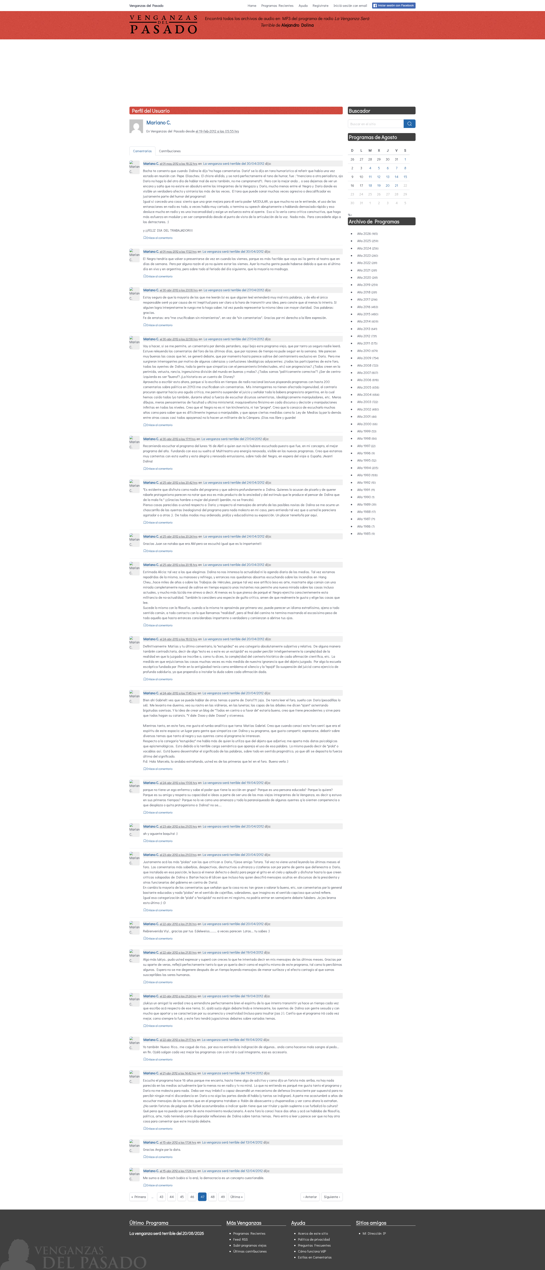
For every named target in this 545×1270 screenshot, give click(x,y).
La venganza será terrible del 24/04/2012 (234, 482)
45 (182, 1196)
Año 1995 (366, 460)
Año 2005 (368, 387)
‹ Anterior (310, 1196)
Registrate (320, 5)
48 (213, 1196)
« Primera (138, 1196)
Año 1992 (366, 482)
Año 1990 (365, 497)
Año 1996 (366, 453)
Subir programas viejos (250, 1245)
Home (252, 5)
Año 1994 (367, 467)
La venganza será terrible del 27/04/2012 (234, 290)
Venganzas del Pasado (146, 5)
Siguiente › (332, 1196)
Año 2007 (367, 372)
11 (370, 176)
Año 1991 (366, 489)
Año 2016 (367, 306)
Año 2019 (367, 284)
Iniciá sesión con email (350, 5)
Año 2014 (367, 321)
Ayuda (303, 5)
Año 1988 (366, 511)
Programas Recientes (277, 5)
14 (396, 176)
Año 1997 (366, 445)
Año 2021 (367, 270)
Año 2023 (367, 255)
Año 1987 (366, 519)
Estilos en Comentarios (315, 1257)
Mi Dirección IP (374, 1233)
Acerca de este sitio (313, 1233)
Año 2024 (368, 248)
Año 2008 (367, 365)
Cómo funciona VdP (312, 1251)
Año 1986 (366, 526)
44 (171, 1196)
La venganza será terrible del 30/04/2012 (233, 163)
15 (405, 176)
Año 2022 (367, 262)
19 (379, 185)
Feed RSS (240, 1239)
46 (192, 1196)
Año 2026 (367, 233)
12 (378, 176)
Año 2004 (368, 394)
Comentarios (142, 151)
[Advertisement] (272, 71)
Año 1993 (367, 475)
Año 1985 (366, 533)
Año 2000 (367, 424)
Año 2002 (368, 409)
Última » (237, 1196)
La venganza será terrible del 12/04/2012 (232, 1170)
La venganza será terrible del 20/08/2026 (166, 1233)
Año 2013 (367, 328)
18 (370, 185)
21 (396, 185)
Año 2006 (368, 379)
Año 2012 (367, 336)
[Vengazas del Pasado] (163, 32)
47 (202, 1196)
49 (223, 1196)
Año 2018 (367, 292)
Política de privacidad (314, 1239)
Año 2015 (367, 314)
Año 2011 (367, 343)
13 (387, 176)
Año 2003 (367, 401)
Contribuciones (170, 151)
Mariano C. (158, 122)
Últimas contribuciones (250, 1251)
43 (161, 1196)
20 (388, 185)
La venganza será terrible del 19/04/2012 (233, 782)
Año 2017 (367, 299)
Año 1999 (366, 431)
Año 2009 (368, 358)
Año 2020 (367, 277)
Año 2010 (367, 350)
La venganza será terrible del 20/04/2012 (233, 564)
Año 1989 (366, 504)
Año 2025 (367, 240)
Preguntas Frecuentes (314, 1245)
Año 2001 (367, 416)
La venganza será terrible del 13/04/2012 (232, 1142)
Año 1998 (367, 438)
